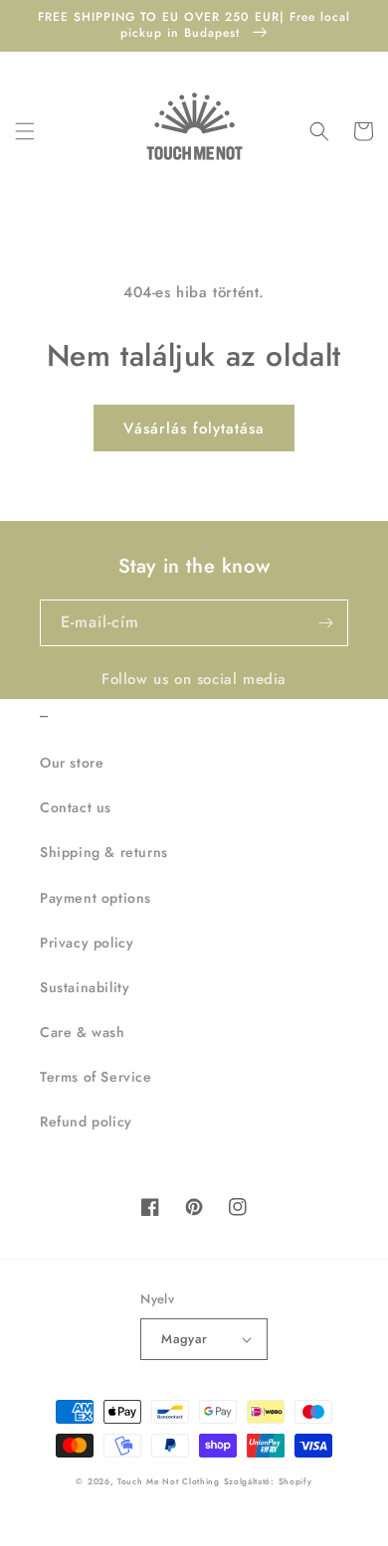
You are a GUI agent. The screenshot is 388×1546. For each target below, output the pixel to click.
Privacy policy (86, 942)
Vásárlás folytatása (194, 428)
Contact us (75, 807)
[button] (25, 131)
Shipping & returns (104, 852)
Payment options (95, 898)
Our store (71, 763)
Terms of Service (96, 1077)
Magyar (184, 1338)
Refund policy (86, 1121)
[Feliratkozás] (325, 623)
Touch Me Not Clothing (170, 1481)
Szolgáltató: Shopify (268, 1481)
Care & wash (82, 1032)
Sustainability (84, 987)
